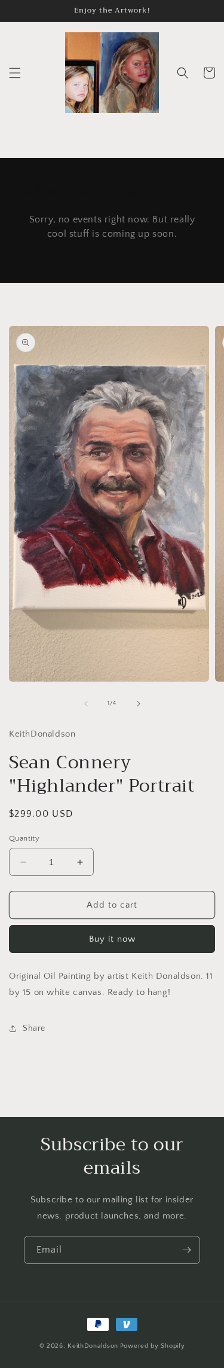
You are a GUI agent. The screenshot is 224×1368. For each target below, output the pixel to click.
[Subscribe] (186, 1250)
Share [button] (34, 1028)
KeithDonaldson (92, 1345)
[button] (15, 73)
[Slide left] (86, 704)
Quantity (24, 838)
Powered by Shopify (152, 1345)
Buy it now (112, 939)
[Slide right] (138, 704)
